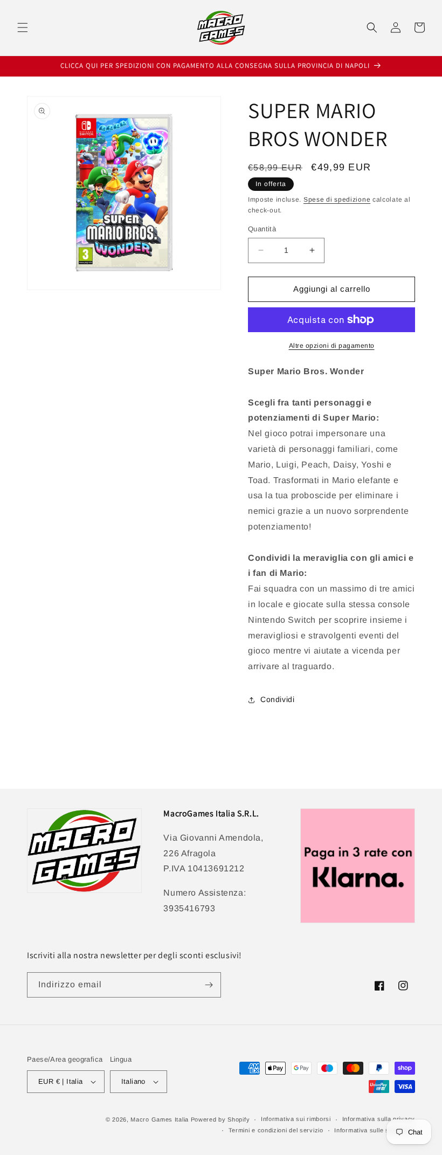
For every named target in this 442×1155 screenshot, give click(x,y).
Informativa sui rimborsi (296, 1119)
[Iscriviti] (208, 985)
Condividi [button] (277, 699)
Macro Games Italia (159, 1119)
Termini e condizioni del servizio (276, 1130)
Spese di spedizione (336, 199)
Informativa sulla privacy (379, 1119)
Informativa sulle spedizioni (374, 1130)
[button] (22, 27)
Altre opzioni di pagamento (332, 345)
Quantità (262, 229)
